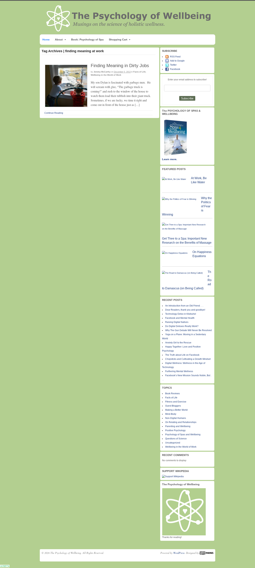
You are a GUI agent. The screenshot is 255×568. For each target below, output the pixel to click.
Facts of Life (139, 72)
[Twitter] (167, 65)
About (59, 39)
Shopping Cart (118, 39)
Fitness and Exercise (175, 401)
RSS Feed (175, 56)
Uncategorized (172, 442)
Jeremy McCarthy (102, 72)
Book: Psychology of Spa (87, 39)
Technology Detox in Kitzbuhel (180, 314)
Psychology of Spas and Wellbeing (182, 434)
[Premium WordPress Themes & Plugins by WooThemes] (206, 553)
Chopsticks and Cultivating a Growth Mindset (188, 359)
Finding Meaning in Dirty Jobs (120, 65)
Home (46, 39)
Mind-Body (170, 414)
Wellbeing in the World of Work (106, 75)
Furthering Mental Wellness (179, 371)
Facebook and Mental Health (180, 318)
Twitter (173, 65)
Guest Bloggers (173, 406)
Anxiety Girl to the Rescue (178, 342)
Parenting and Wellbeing (177, 426)
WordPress (178, 553)
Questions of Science (176, 438)
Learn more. (169, 159)
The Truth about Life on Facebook (182, 355)
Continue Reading (53, 113)
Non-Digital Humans (175, 418)
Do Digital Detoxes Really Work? (181, 326)
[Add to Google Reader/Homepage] (167, 60)
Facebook (175, 69)
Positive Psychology (175, 430)
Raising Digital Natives (176, 322)
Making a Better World (176, 410)
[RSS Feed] (167, 56)
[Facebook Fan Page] (167, 69)
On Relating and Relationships (180, 422)
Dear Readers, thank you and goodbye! (185, 310)
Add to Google (177, 60)
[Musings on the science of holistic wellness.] (128, 30)
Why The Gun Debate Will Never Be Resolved (188, 330)
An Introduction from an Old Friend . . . (184, 305)
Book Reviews (172, 393)
